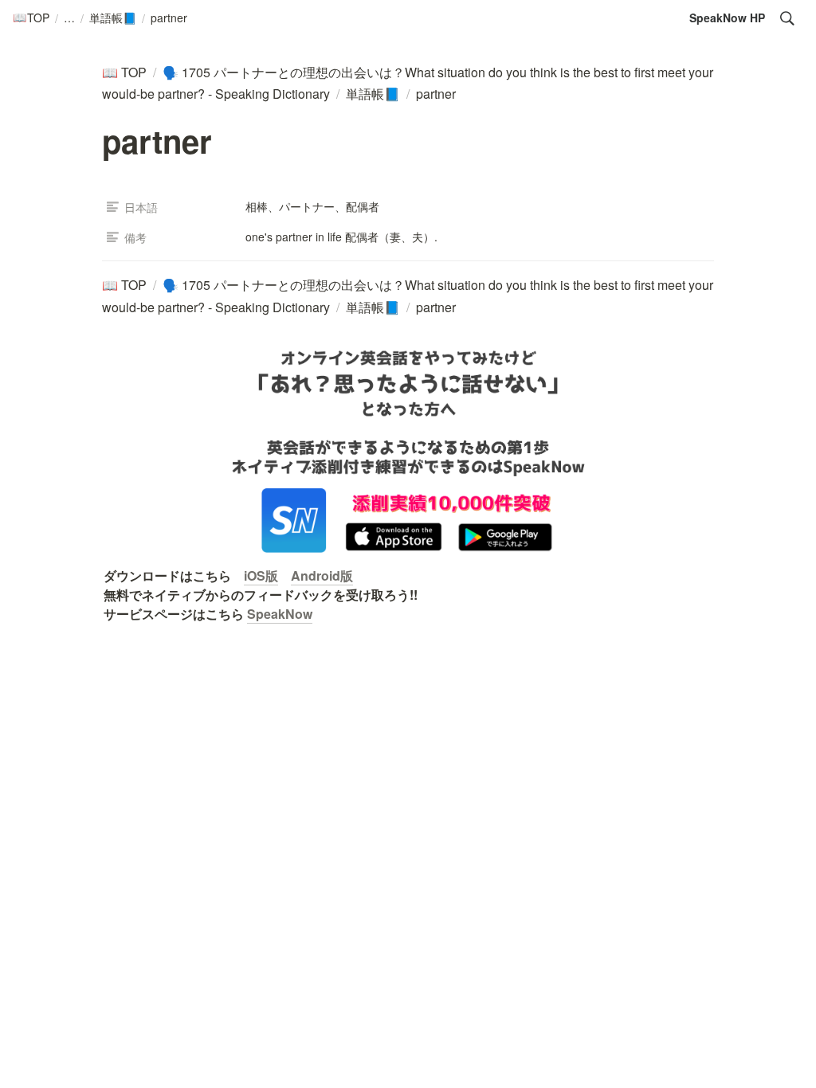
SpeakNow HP (727, 17)
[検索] (787, 18)
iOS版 (261, 575)
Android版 (322, 575)
